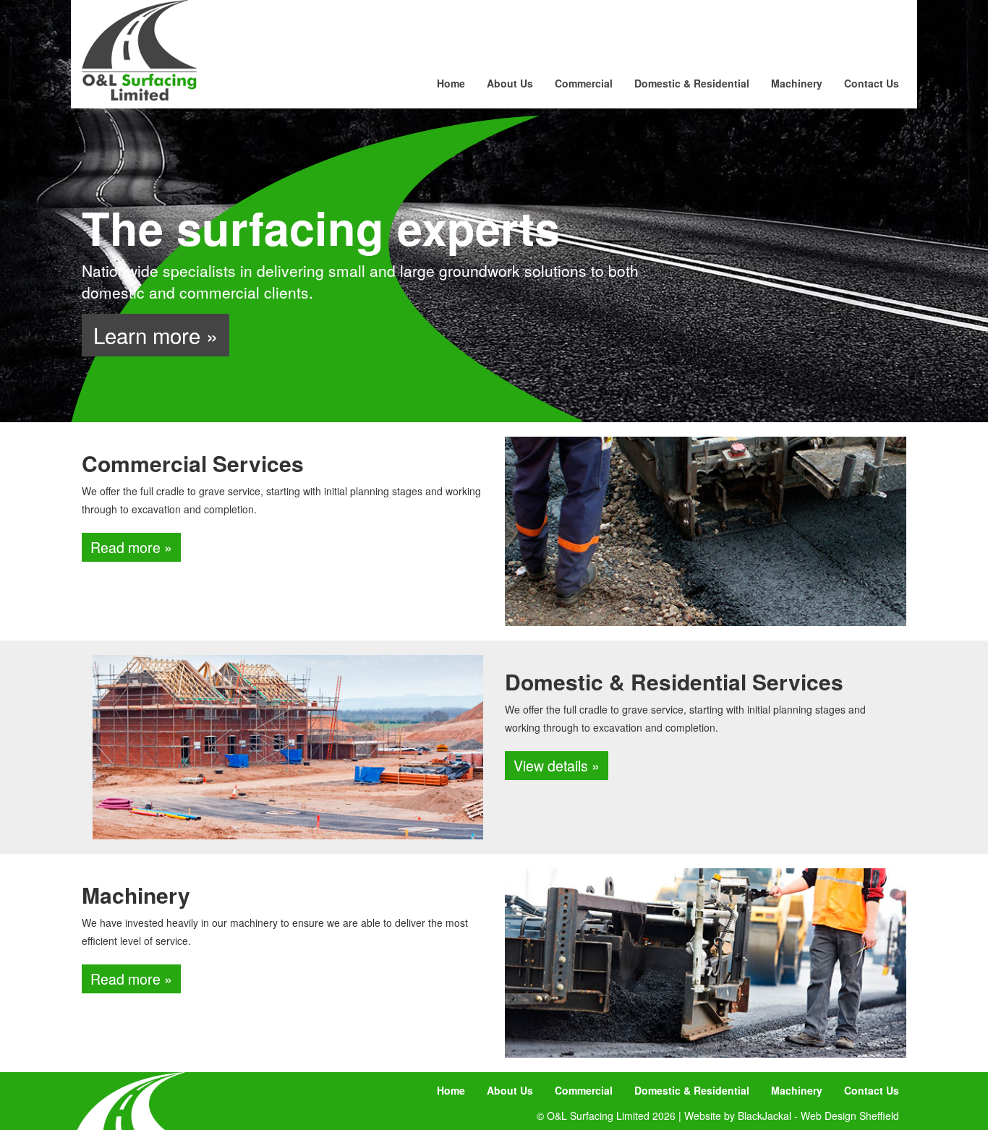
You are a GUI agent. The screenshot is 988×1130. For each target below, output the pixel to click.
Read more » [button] (131, 546)
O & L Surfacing (139, 50)
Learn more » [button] (155, 335)
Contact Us (871, 83)
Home (451, 83)
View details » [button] (557, 765)
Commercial (584, 83)
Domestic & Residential (691, 83)
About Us (510, 83)
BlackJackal (764, 1115)
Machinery (796, 83)
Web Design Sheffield (850, 1115)
